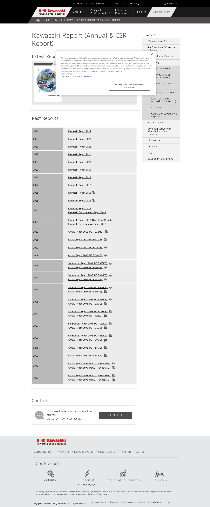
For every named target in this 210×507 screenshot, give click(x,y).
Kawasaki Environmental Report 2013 (87, 224)
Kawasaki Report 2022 (79, 146)
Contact (141, 452)
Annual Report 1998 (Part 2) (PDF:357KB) (89, 379)
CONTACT (115, 415)
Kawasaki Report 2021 (79, 154)
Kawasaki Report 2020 (79, 162)
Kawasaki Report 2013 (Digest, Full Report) (90, 220)
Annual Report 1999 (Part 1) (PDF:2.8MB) (89, 363)
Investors (125, 452)
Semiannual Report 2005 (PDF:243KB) (88, 299)
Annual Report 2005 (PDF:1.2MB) (85, 303)
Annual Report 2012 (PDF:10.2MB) (86, 231)
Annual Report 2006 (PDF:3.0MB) (85, 291)
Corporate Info (43, 452)
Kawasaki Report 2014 (79, 208)
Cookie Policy (156, 502)
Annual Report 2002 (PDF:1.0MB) (85, 339)
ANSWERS (63, 452)
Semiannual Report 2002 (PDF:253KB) (88, 335)
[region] (106, 73)
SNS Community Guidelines (138, 502)
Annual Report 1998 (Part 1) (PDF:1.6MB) (89, 375)
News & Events (83, 452)
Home (38, 20)
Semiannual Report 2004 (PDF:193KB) (88, 311)
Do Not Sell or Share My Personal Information (129, 86)
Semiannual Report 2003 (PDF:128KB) (88, 323)
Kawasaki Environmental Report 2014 (87, 212)
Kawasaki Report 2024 (79, 131)
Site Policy (119, 502)
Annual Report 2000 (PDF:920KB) (85, 355)
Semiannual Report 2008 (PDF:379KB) (88, 263)
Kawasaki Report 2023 (79, 139)
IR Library (67, 20)
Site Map (95, 502)
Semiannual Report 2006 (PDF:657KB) (88, 287)
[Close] (151, 54)
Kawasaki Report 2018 (79, 177)
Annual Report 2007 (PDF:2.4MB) (85, 279)
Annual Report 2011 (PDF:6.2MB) (85, 239)
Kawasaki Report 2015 (79, 200)
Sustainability (106, 452)
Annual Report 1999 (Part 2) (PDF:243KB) (89, 367)
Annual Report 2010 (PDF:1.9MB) (85, 247)
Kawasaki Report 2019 (79, 169)
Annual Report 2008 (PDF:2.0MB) (85, 267)
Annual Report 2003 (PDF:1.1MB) (85, 327)
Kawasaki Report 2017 (79, 185)
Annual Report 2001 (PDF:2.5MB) (85, 347)
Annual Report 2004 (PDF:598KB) (85, 315)
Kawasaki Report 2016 (79, 192)
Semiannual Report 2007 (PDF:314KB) (88, 275)
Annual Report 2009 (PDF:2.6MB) (85, 255)
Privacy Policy (107, 502)
